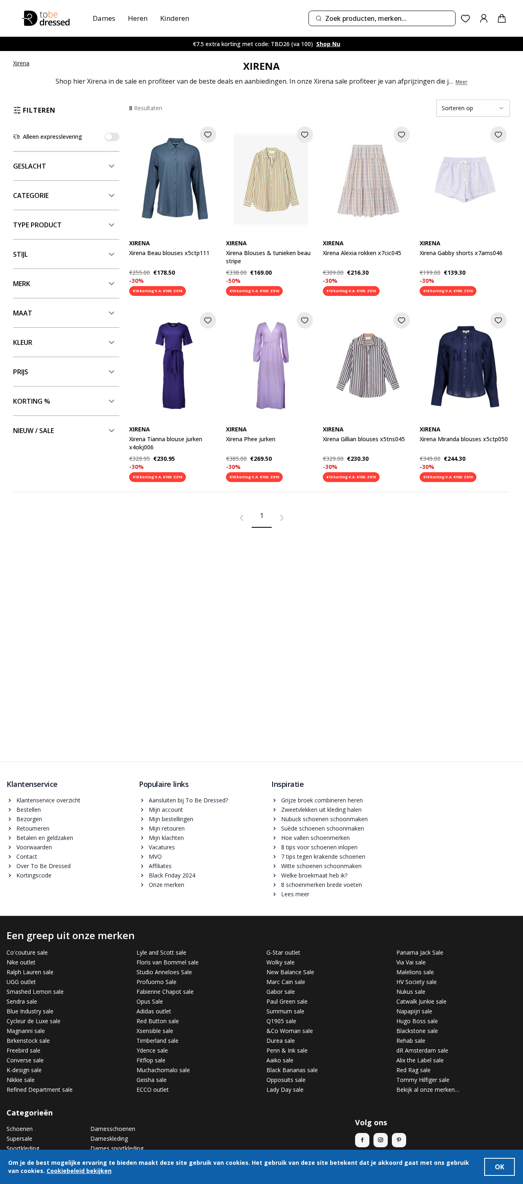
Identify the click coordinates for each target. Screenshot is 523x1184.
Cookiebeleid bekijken (79, 1171)
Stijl (20, 254)
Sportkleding (23, 1148)
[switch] (112, 137)
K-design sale (24, 1070)
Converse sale (25, 1060)
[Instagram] (380, 1140)
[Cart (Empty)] (502, 18)
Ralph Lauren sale (30, 972)
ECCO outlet (152, 1089)
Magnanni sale (26, 1031)
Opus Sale (149, 1001)
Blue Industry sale (30, 1011)
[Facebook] (362, 1140)
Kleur (22, 342)
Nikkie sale (21, 1080)
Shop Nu (328, 44)
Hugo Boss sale (417, 1021)
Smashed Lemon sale (35, 991)
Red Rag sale (413, 1070)
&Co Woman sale (289, 1031)
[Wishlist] (465, 18)
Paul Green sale (287, 1001)
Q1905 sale (281, 1021)
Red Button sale (157, 1021)
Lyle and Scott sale (161, 952)
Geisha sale (151, 1080)
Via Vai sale (411, 962)
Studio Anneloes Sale (164, 972)
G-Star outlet (283, 952)
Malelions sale (415, 972)
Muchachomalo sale (163, 1070)
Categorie (31, 195)
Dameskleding (109, 1138)
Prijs (20, 371)
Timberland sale (157, 1040)
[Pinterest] (399, 1140)
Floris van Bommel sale (167, 962)
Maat (22, 313)
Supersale (19, 1138)
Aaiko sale (279, 1060)
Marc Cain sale (285, 982)
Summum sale (285, 1011)
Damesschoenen (112, 1129)
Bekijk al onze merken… (427, 1089)
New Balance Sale (290, 972)
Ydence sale (152, 1050)
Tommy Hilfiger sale (422, 1080)
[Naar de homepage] (45, 18)
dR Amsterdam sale (422, 1050)
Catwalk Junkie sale (421, 1001)
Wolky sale (280, 962)
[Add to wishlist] (208, 135)
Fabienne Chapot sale (165, 991)
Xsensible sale (154, 1031)
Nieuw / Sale (33, 430)
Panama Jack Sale (419, 952)
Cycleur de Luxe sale (33, 1021)
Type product (37, 224)
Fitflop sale (150, 1060)
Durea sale (280, 1040)
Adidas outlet (153, 1011)
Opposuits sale (286, 1080)
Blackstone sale (417, 1031)
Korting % (31, 401)
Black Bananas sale (292, 1070)
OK (499, 1166)
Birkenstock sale (28, 1040)
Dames (104, 18)
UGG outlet (21, 982)
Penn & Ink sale (287, 1050)
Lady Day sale (285, 1089)
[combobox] (382, 18)
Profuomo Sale (156, 982)
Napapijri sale (414, 1011)
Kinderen (174, 18)
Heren (138, 18)
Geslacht (29, 166)
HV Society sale (416, 982)
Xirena (21, 63)
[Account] (484, 18)
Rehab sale (410, 1040)
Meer (461, 82)
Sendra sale (22, 1001)
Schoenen (20, 1129)
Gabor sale (280, 991)
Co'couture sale (27, 952)
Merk (21, 283)
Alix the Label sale (420, 1060)
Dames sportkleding (116, 1148)
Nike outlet (21, 962)
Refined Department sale (40, 1089)
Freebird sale (23, 1050)
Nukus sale (410, 991)
